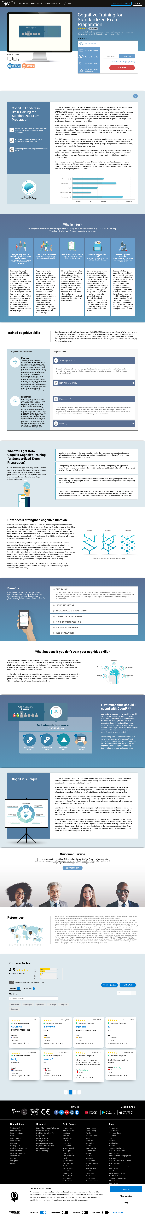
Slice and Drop (91, 1168)
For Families (113, 1128)
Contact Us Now (72, 868)
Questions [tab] (27, 988)
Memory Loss (15, 1146)
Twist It (88, 1171)
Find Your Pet (67, 1173)
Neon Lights (67, 1151)
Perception (14, 1161)
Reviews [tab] (13, 988)
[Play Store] (109, 1112)
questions (14, 1009)
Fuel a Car (89, 1156)
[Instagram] (71, 1112)
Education (112, 1136)
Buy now (122, 68)
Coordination (15, 1156)
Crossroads (90, 1146)
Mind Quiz (112, 1158)
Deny (126, 1202)
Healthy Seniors (42, 1141)
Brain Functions (16, 1151)
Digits (88, 1138)
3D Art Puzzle (67, 1181)
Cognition (13, 1143)
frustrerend (15, 1004)
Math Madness (68, 1163)
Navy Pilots (40, 1136)
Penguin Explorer (92, 1136)
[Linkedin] (76, 1112)
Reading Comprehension (118, 1178)
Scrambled (66, 1171)
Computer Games (42, 1130)
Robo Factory (67, 1143)
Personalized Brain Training (119, 1166)
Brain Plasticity (15, 1138)
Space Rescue (68, 1161)
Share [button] (16, 1040)
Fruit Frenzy (67, 1133)
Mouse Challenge (92, 1163)
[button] (25, 1043)
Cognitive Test (23, 3)
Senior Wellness (42, 1138)
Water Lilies (90, 1173)
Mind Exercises (114, 1163)
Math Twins (90, 1158)
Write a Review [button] (129, 985)
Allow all (126, 1189)
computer (63, 1004)
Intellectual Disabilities (18, 1148)
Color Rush (67, 1178)
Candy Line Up (91, 1130)
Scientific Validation (52, 3)
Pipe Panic (66, 1136)
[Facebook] (56, 1112)
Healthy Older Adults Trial (45, 1133)
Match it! (66, 1158)
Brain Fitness (15, 1141)
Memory (13, 1158)
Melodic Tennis (68, 1168)
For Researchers (115, 1133)
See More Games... (92, 1181)
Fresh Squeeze (91, 1151)
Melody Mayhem (69, 1176)
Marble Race (67, 1166)
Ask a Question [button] (111, 985)
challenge (52, 1004)
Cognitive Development (117, 1151)
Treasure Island (68, 1148)
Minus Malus (90, 1161)
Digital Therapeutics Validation (47, 1128)
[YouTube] (66, 1112)
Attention (13, 1163)
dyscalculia (40, 1004)
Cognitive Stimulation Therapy (120, 1161)
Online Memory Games (117, 1173)
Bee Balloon (90, 1143)
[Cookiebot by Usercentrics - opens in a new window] (15, 1212)
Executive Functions (17, 1153)
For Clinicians (113, 1130)
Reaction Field (91, 1176)
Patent (111, 1138)
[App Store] (126, 1112)
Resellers (112, 1146)
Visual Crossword (69, 1156)
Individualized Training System (120, 1156)
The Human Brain (16, 1128)
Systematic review (43, 1148)
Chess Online (67, 1128)
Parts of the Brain (16, 1133)
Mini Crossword (68, 1130)
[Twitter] (61, 1112)
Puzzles (88, 1133)
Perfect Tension (91, 1166)
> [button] (79, 1092)
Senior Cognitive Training (45, 1143)
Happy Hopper (91, 1128)
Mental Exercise (114, 1171)
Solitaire (66, 1141)
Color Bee (89, 1141)
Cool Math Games (115, 1176)
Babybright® (113, 1143)
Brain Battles (113, 1183)
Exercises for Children (116, 1148)
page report (27, 1004)
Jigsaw (88, 1153)
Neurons (13, 1136)
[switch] (65, 1212)
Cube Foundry (91, 1148)
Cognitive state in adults (45, 1146)
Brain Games (113, 1168)
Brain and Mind (15, 1130)
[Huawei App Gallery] (92, 1112)
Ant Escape (67, 1146)
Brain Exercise (114, 1153)
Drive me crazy (68, 1153)
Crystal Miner (67, 1138)
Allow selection (126, 1196)
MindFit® (112, 1141)
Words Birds (90, 1178)
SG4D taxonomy (42, 1151)
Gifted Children (114, 1181)
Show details (118, 1212)
